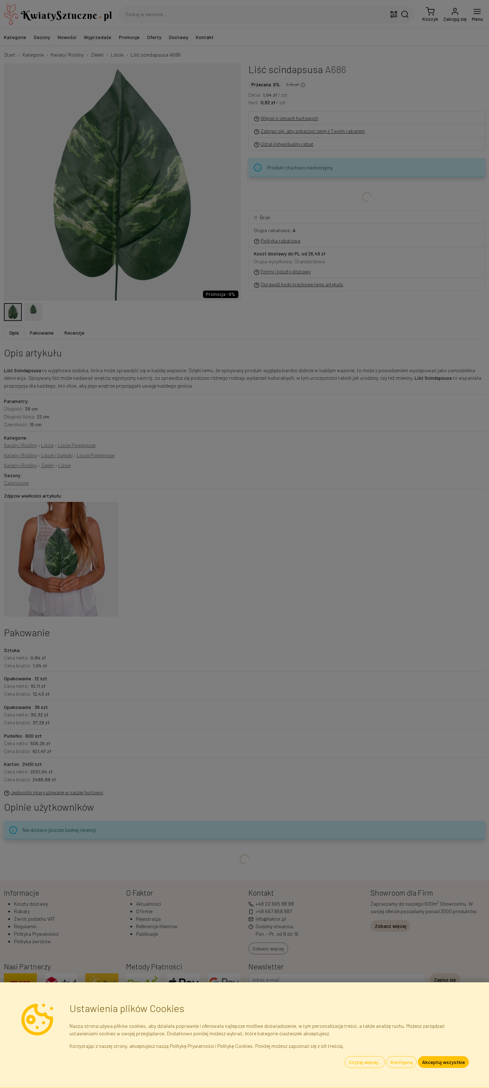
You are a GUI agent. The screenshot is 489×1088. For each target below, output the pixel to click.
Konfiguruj (402, 1062)
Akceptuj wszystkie (443, 1062)
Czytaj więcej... (365, 1062)
